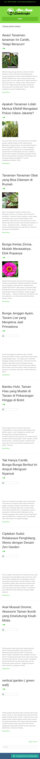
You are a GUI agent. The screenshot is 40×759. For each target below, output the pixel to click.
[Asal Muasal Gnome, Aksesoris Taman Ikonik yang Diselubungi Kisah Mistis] (10, 636)
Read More (6, 92)
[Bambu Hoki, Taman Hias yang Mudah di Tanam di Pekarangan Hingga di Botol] (10, 416)
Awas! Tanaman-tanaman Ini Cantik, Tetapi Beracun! (16, 39)
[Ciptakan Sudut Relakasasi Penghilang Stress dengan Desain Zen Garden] (10, 563)
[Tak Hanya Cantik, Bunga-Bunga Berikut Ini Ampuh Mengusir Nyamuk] (10, 489)
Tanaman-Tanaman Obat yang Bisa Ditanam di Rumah (20, 180)
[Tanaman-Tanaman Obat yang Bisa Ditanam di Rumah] (10, 200)
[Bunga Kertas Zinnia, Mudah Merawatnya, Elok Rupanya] (10, 269)
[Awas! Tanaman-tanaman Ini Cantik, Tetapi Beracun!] (10, 60)
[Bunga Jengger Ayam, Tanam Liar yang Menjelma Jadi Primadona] (10, 342)
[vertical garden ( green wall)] (10, 701)
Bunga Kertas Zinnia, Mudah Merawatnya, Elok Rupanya (17, 249)
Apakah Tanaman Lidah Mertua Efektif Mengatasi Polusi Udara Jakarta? (20, 108)
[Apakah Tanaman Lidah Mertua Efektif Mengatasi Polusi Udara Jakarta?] (10, 129)
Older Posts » (33, 742)
